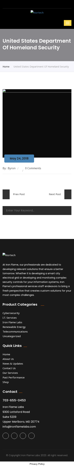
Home (6, 66)
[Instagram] (23, 436)
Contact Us (9, 368)
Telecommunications (15, 331)
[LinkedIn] (31, 436)
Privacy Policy (37, 464)
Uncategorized (12, 336)
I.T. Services (10, 317)
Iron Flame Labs (12, 322)
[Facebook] (14, 436)
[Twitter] (6, 436)
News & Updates (13, 363)
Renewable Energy (14, 327)
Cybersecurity (11, 313)
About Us (8, 359)
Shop (6, 382)
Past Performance (14, 377)
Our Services (10, 372)
